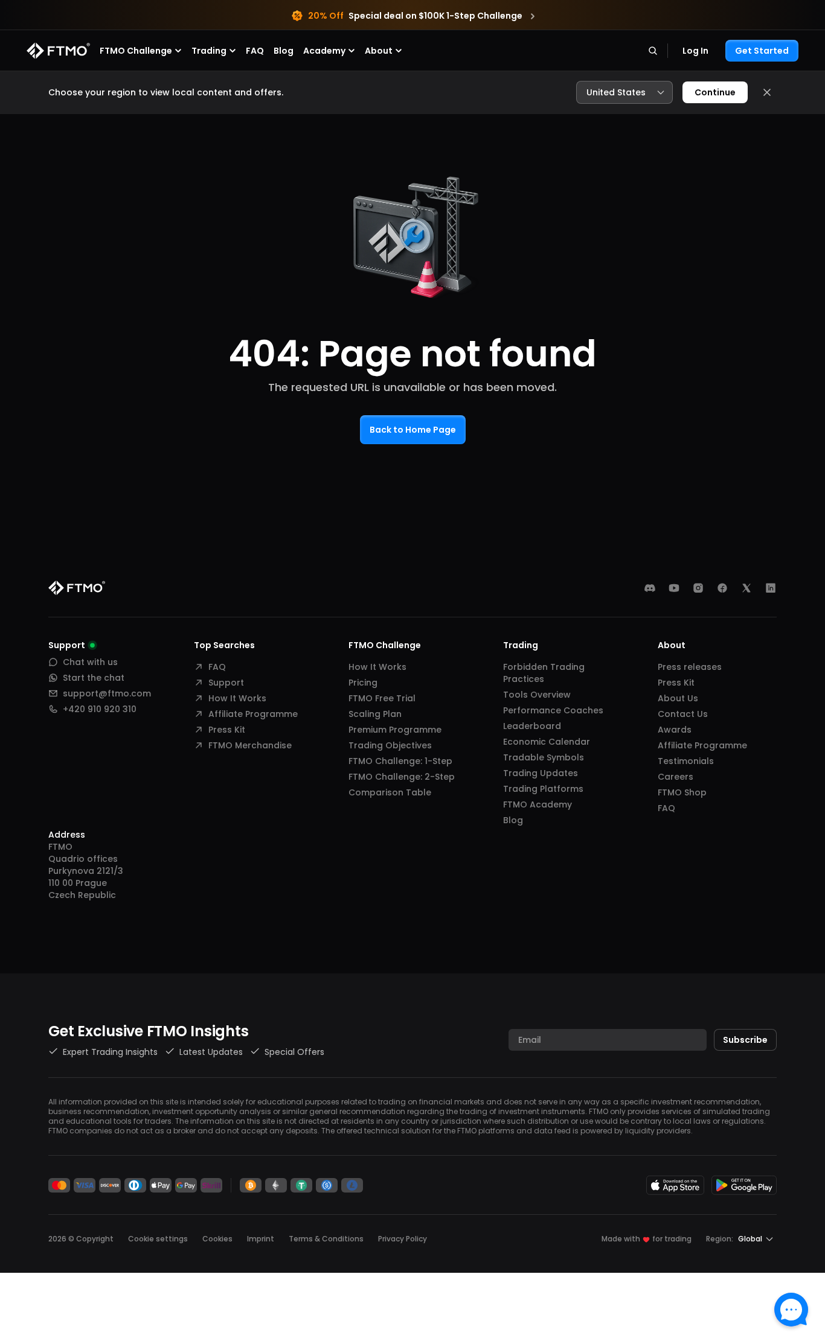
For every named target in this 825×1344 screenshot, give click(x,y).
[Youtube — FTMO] (674, 588)
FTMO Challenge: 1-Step (400, 761)
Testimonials (686, 761)
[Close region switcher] (767, 92)
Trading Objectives (390, 745)
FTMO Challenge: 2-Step (401, 777)
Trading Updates (540, 773)
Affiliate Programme (253, 714)
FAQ (255, 51)
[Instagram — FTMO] (698, 588)
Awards (675, 730)
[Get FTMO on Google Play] (744, 1185)
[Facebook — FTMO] (722, 588)
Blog (284, 51)
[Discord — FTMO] (650, 588)
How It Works (237, 698)
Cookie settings (158, 1239)
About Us (678, 698)
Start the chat (93, 678)
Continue (715, 92)
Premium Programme (394, 730)
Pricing (362, 683)
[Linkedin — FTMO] (771, 588)
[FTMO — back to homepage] (58, 51)
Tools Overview (537, 695)
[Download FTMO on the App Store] (675, 1185)
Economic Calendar (546, 742)
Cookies (217, 1239)
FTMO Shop (682, 792)
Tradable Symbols (543, 757)
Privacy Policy (402, 1239)
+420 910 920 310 (99, 709)
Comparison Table (389, 792)
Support (226, 683)
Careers (675, 777)
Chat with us (90, 662)
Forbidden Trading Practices (544, 673)
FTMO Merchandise (250, 745)
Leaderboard (532, 726)
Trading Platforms (543, 789)
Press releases (690, 667)
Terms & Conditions (326, 1239)
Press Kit (226, 730)
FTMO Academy (537, 804)
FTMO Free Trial (382, 698)
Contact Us (683, 714)
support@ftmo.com (107, 693)
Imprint (260, 1239)
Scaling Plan (375, 714)
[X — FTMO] (746, 588)
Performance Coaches (553, 710)
